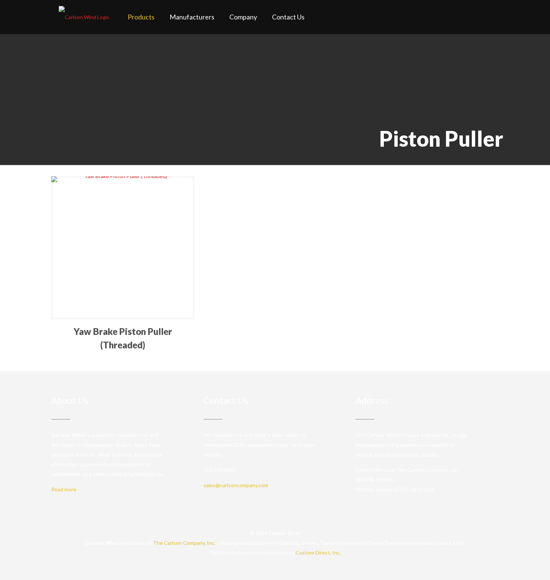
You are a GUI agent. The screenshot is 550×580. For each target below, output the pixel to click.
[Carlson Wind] (84, 17)
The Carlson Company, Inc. (184, 543)
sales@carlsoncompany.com (236, 485)
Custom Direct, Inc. (318, 552)
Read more (63, 489)
